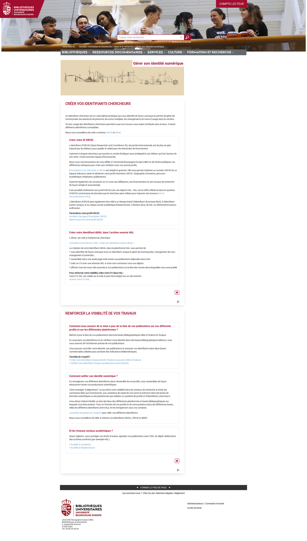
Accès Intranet (194, 508)
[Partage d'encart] (178, 301)
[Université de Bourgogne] (81, 507)
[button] (231, 4)
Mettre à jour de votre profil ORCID (86, 219)
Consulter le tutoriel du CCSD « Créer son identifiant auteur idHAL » (102, 243)
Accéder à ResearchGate (83, 447)
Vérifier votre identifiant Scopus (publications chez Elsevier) (100, 363)
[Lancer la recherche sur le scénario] (187, 37)
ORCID (109, 132)
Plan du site (149, 493)
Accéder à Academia (81, 444)
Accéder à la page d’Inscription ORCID (87, 216)
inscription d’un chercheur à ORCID (88, 170)
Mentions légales (164, 493)
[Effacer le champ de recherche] (181, 37)
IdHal (118, 132)
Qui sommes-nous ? (132, 493)
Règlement (179, 493)
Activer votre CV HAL (79, 279)
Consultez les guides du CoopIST (85, 413)
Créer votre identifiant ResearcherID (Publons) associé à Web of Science (106, 360)
